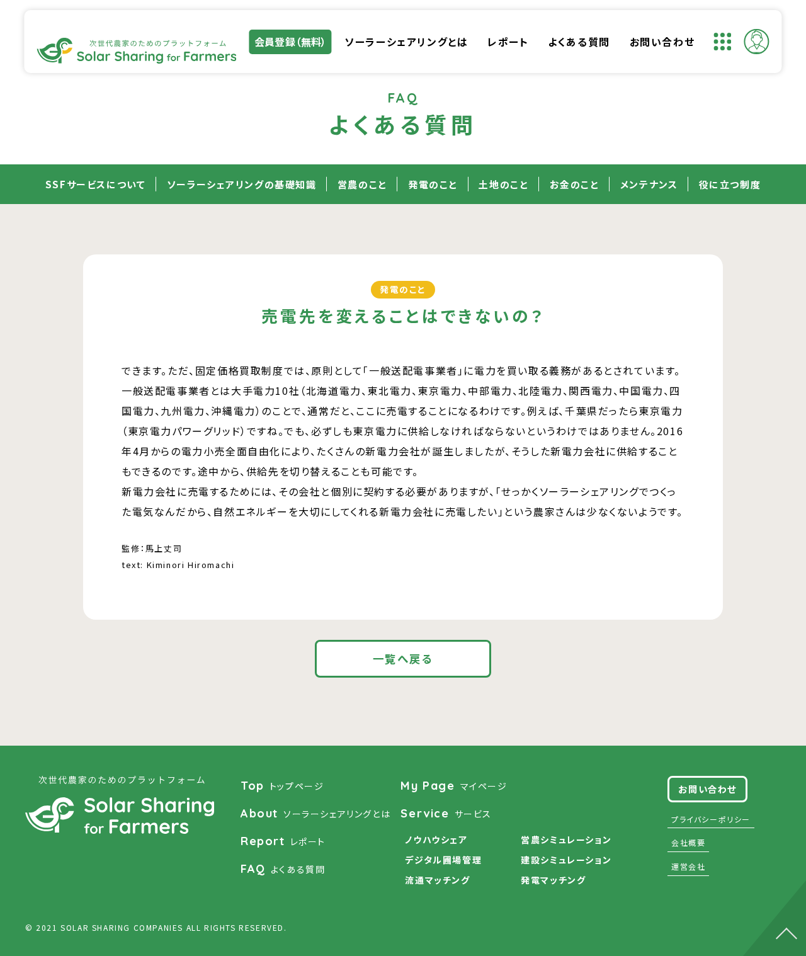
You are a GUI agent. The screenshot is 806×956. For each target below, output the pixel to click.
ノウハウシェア (436, 839)
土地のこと (503, 184)
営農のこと (362, 184)
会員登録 (290, 41)
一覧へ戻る (403, 658)
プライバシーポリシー (711, 819)
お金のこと (574, 184)
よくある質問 (579, 41)
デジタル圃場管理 (443, 859)
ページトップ (774, 909)
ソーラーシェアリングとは (406, 41)
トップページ (282, 785)
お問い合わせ (662, 41)
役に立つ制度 (730, 184)
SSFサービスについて (95, 184)
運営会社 (688, 866)
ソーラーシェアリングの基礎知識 (242, 184)
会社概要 (688, 842)
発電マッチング (553, 879)
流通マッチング (437, 879)
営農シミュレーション (566, 839)
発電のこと (433, 184)
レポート (507, 41)
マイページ (453, 785)
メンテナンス (649, 184)
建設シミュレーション (566, 859)
